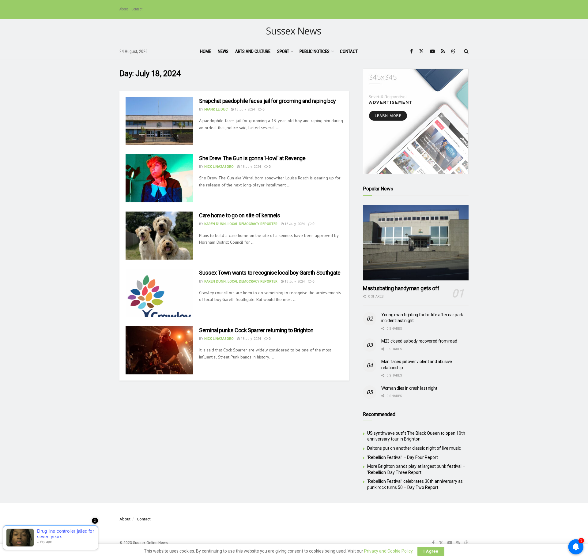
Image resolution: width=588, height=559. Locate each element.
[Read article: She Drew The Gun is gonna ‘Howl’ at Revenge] (159, 178)
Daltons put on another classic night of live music (414, 448)
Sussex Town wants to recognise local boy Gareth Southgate (269, 272)
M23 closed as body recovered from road (419, 341)
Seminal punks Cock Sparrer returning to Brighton (256, 330)
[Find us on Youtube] (432, 51)
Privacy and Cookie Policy (388, 551)
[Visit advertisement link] (416, 121)
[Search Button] (466, 51)
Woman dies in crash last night (409, 388)
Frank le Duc (216, 109)
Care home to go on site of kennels (239, 215)
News (223, 51)
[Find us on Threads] (453, 51)
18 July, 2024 (244, 109)
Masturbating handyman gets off (401, 288)
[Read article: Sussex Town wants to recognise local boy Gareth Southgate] (159, 293)
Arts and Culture (252, 51)
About (123, 9)
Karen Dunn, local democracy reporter (240, 224)
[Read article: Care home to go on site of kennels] (159, 236)
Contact (136, 9)
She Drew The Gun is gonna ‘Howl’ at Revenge (252, 158)
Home (205, 51)
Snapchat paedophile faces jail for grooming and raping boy (267, 101)
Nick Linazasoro (219, 167)
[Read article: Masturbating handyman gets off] (416, 242)
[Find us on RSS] (443, 51)
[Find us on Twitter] (421, 51)
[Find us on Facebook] (411, 51)
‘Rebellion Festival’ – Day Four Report (402, 457)
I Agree (431, 551)
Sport (283, 51)
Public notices (315, 51)
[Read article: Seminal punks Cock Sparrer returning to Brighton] (159, 350)
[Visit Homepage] (294, 31)
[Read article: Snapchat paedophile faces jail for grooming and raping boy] (159, 121)
